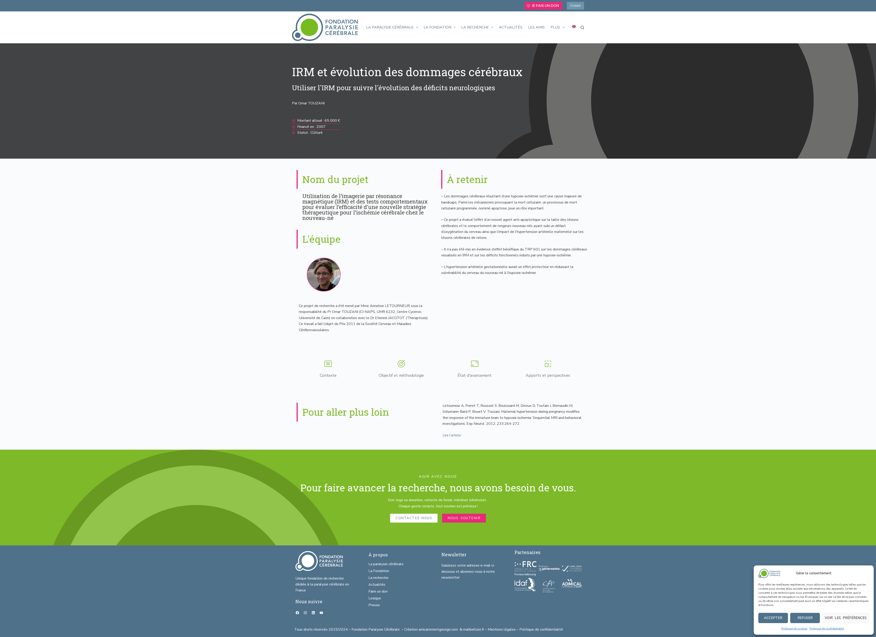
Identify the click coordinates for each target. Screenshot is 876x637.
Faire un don (378, 591)
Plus (555, 27)
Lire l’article (452, 435)
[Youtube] (321, 612)
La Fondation (437, 27)
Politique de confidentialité (827, 628)
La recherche (475, 27)
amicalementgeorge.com (439, 629)
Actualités (510, 27)
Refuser (805, 618)
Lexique (374, 598)
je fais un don (545, 5)
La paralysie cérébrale (390, 27)
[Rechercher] (582, 27)
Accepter (773, 618)
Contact (575, 6)
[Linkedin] (313, 612)
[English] (574, 26)
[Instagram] (305, 612)
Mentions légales (502, 629)
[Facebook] (297, 612)
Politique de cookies (794, 628)
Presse (374, 605)
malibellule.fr (474, 629)
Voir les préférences (846, 618)
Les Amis (536, 27)
